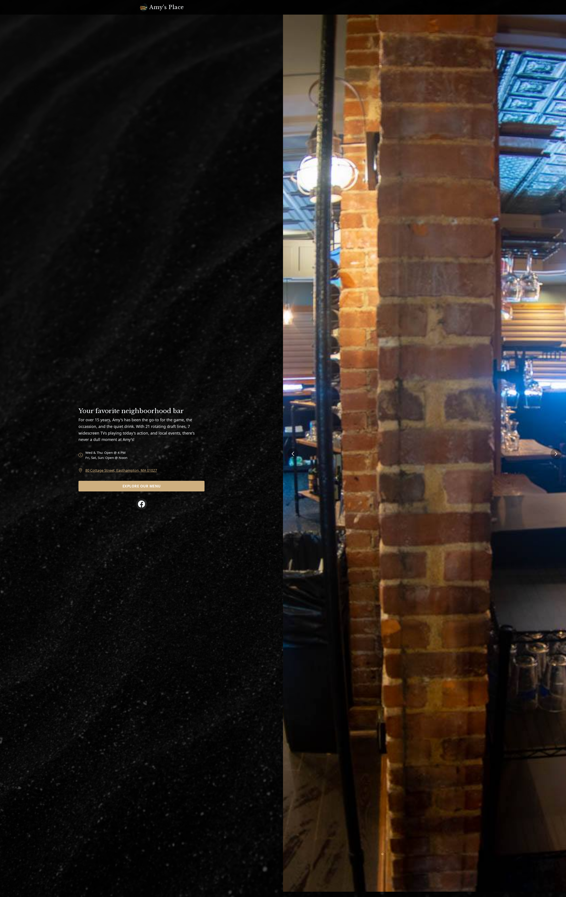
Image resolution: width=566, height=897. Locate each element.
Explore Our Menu (141, 486)
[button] (556, 453)
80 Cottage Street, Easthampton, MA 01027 (121, 470)
